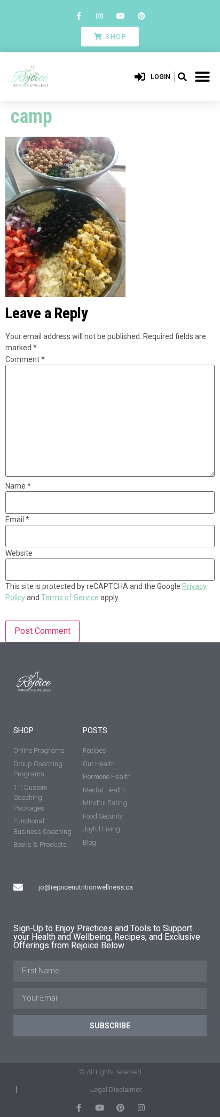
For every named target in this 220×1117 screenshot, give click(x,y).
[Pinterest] (141, 15)
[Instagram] (99, 15)
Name (18, 486)
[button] (183, 77)
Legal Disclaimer (116, 1089)
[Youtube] (120, 15)
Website (19, 553)
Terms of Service (70, 597)
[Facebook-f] (78, 15)
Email (17, 519)
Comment (25, 359)
